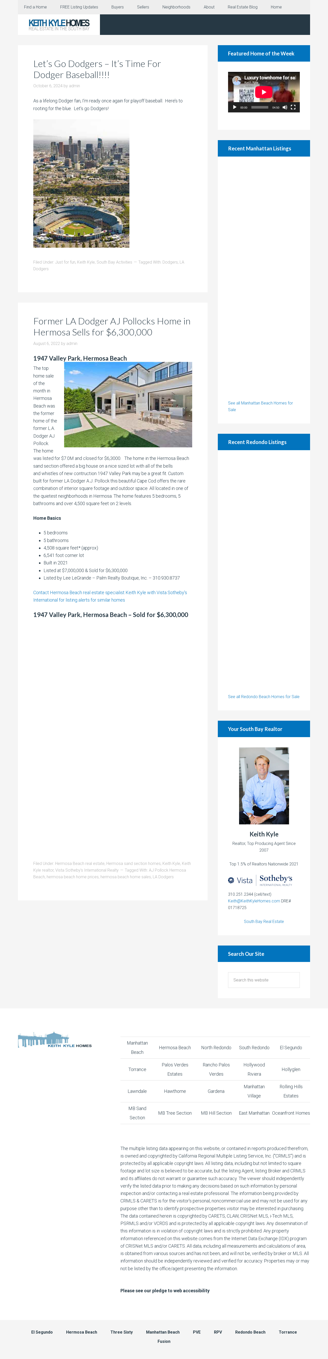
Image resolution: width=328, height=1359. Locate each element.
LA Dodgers (163, 876)
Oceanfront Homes (291, 1113)
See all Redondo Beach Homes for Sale (264, 696)
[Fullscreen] (293, 107)
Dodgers (170, 262)
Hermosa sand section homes (133, 863)
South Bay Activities (114, 262)
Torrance (137, 1069)
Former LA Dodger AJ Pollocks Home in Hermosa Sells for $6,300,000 (111, 326)
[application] (264, 92)
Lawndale (137, 1091)
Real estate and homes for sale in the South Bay (59, 24)
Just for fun (65, 262)
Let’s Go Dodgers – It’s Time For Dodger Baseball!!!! (97, 69)
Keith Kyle (86, 262)
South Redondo (254, 1047)
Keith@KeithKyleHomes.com (254, 901)
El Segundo (291, 1047)
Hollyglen (291, 1069)
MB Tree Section (175, 1113)
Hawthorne (175, 1091)
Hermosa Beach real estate (80, 863)
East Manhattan (254, 1113)
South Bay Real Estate (264, 921)
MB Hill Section (216, 1113)
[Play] (234, 107)
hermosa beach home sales (125, 876)
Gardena (216, 1091)
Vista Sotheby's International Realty (87, 870)
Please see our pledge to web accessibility (165, 1290)
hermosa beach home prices (73, 876)
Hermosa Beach (175, 1047)
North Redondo (216, 1047)
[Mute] (285, 107)
